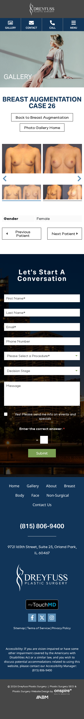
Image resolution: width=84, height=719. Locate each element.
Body (19, 495)
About (51, 485)
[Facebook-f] (32, 618)
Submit (42, 453)
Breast (69, 485)
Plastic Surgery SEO (62, 686)
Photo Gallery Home (42, 127)
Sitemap (19, 628)
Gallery (33, 485)
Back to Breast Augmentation (42, 117)
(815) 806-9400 (42, 526)
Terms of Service (38, 628)
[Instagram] (52, 618)
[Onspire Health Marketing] (63, 691)
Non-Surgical (57, 495)
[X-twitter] (42, 618)
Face (35, 495)
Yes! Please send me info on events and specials (45, 416)
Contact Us (42, 504)
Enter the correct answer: (42, 429)
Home (14, 485)
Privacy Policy (61, 628)
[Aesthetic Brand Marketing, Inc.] (42, 697)
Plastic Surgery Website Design (31, 691)
